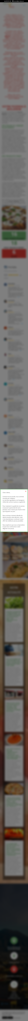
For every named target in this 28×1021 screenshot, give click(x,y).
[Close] (26, 491)
